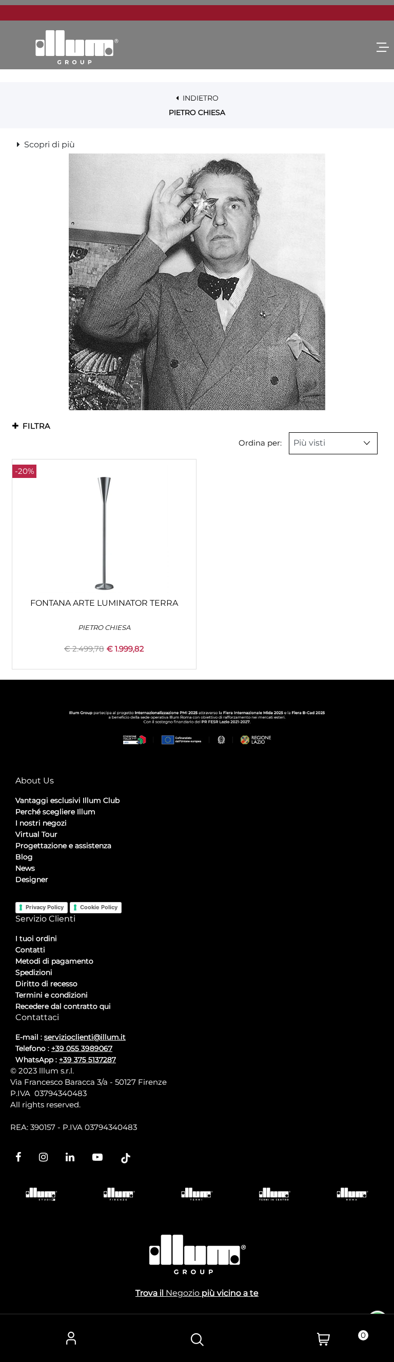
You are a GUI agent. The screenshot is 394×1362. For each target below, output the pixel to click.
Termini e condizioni (51, 995)
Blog (24, 856)
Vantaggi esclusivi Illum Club (67, 800)
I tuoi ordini (36, 938)
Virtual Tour (36, 834)
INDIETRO (200, 98)
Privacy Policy (45, 907)
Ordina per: (260, 443)
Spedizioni (33, 972)
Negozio (183, 1293)
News (25, 868)
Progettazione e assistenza (63, 845)
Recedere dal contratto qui (63, 1006)
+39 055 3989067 (81, 1048)
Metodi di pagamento (54, 961)
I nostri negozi (41, 823)
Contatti (30, 949)
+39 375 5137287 (87, 1059)
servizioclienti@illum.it (85, 1037)
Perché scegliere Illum (55, 811)
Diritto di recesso (46, 983)
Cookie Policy (98, 907)
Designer (31, 879)
